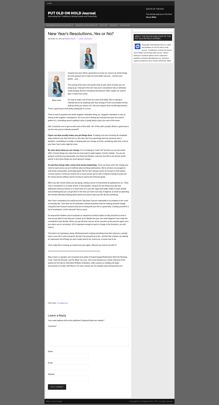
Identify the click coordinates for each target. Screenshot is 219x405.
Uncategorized (62, 303)
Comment (52, 326)
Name (50, 351)
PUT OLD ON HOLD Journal (72, 13)
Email (50, 363)
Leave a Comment (85, 39)
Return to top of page (54, 401)
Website (51, 374)
